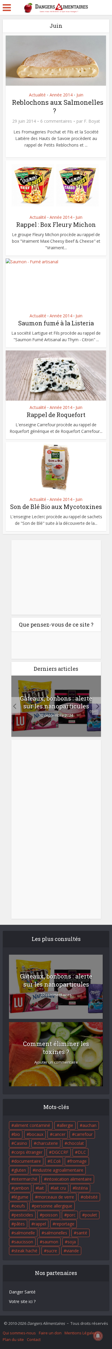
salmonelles (55, 1233)
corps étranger (28, 1152)
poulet (91, 1215)
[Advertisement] (56, 577)
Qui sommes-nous (19, 1333)
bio (17, 1134)
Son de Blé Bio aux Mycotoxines (56, 506)
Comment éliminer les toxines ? (56, 1048)
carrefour (84, 1134)
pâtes (19, 1224)
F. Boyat (92, 121)
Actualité (37, 95)
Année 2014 (61, 95)
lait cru (59, 1188)
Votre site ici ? (22, 1301)
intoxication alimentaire (69, 1179)
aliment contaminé (32, 1125)
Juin (79, 95)
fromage (78, 1161)
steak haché (25, 1250)
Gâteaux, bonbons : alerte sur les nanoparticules (56, 702)
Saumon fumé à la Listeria (56, 323)
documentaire (27, 1161)
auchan (89, 1125)
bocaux (36, 1134)
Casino (20, 1143)
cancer (59, 1134)
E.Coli (55, 1161)
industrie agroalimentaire (59, 1170)
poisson (50, 1215)
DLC (82, 1152)
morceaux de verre (56, 1197)
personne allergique (53, 1206)
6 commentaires (56, 121)
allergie (66, 1125)
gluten (20, 1170)
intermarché (25, 1179)
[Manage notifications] (98, 1336)
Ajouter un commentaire (56, 1062)
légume (21, 1197)
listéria (81, 1188)
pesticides (23, 1215)
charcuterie (47, 1143)
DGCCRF (60, 1152)
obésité (90, 1197)
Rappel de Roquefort (56, 415)
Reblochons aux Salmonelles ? (57, 106)
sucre (52, 1250)
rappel (40, 1224)
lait (41, 1188)
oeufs (19, 1206)
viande (72, 1250)
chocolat (75, 1143)
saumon (50, 1242)
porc (71, 1215)
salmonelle (24, 1233)
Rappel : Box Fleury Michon (56, 224)
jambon (21, 1188)
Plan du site (13, 1339)
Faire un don (50, 1333)
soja (71, 1242)
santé (81, 1233)
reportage (64, 1224)
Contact (34, 1339)
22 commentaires (56, 994)
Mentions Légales (80, 1333)
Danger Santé (22, 1292)
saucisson (23, 1242)
